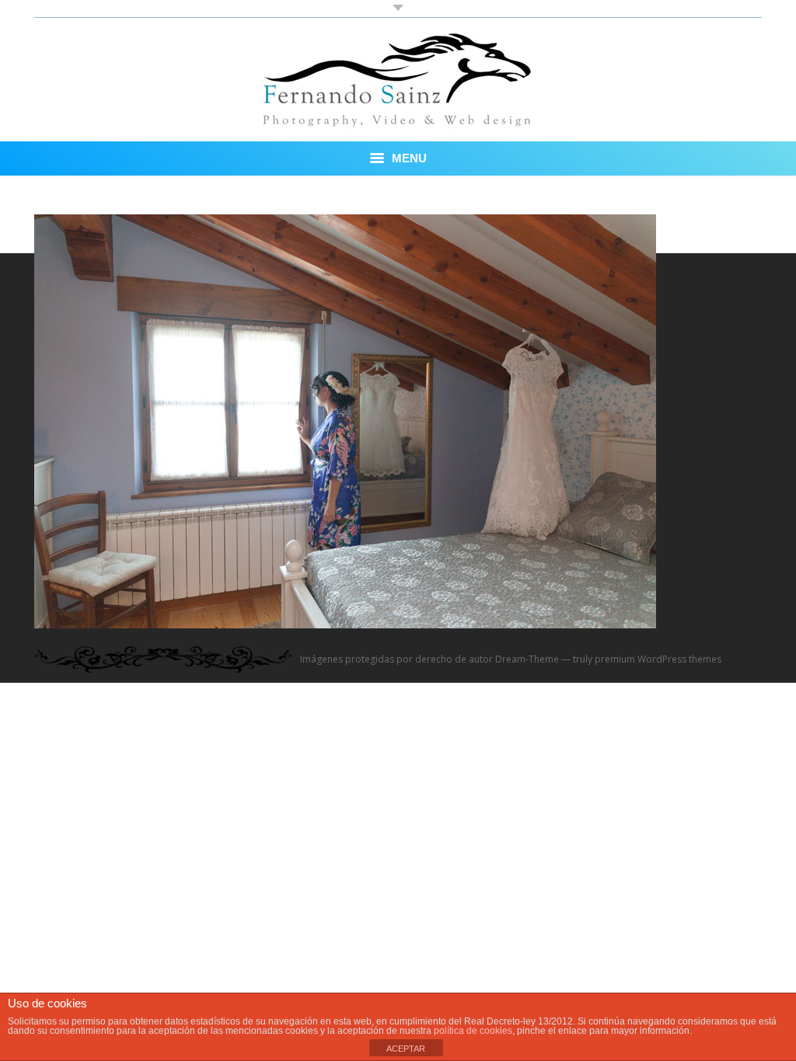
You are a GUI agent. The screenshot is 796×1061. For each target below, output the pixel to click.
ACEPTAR (405, 1048)
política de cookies (473, 1030)
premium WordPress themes (658, 659)
